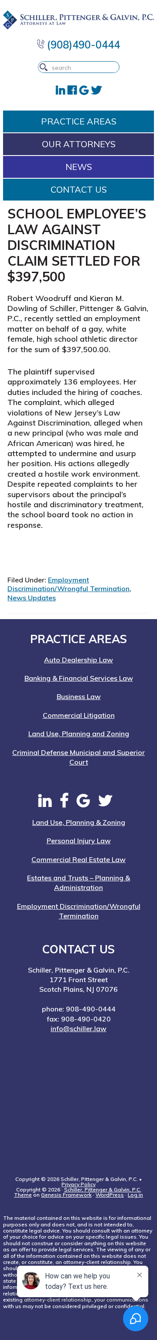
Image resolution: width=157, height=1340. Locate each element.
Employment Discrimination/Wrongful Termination (68, 584)
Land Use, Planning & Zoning (78, 822)
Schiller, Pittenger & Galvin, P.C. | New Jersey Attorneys (78, 19)
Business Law (79, 696)
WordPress (110, 1194)
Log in (135, 1194)
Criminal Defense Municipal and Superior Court (78, 757)
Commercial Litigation (79, 715)
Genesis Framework (66, 1194)
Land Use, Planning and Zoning (78, 733)
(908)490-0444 (82, 44)
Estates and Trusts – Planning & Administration (78, 882)
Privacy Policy (78, 1184)
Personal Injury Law (79, 840)
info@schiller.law (78, 1028)
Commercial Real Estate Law (78, 859)
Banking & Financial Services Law (78, 678)
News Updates (31, 597)
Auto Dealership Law (78, 659)
